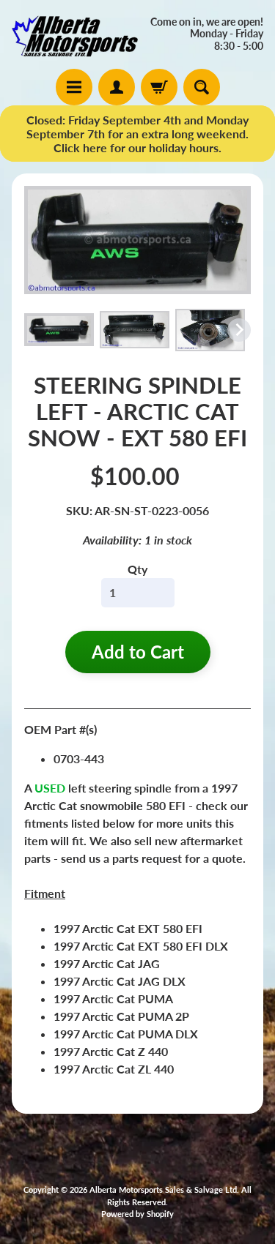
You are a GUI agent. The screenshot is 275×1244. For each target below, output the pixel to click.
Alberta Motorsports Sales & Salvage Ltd (163, 1189)
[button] (59, 329)
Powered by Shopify (137, 1213)
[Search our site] (201, 87)
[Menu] (74, 87)
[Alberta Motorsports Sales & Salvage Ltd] (75, 34)
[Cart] (159, 87)
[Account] (116, 87)
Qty (137, 569)
